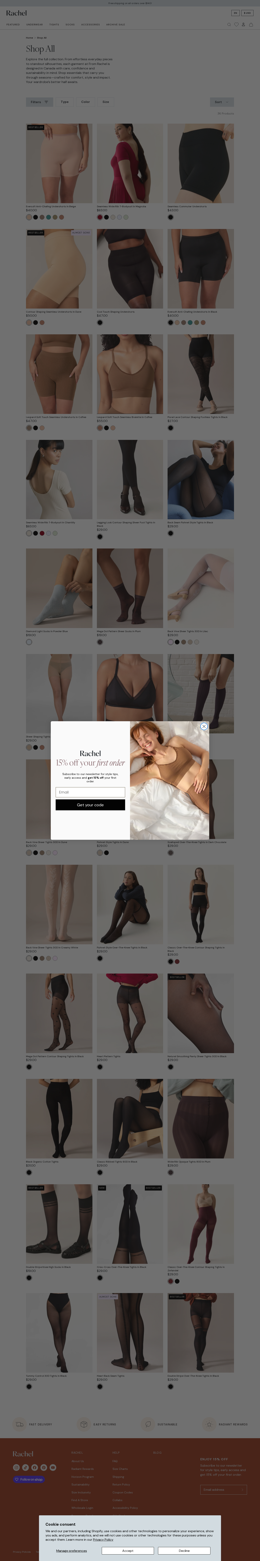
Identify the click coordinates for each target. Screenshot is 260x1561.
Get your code (90, 804)
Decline (184, 1551)
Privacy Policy (103, 1539)
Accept (127, 1551)
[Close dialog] (204, 726)
